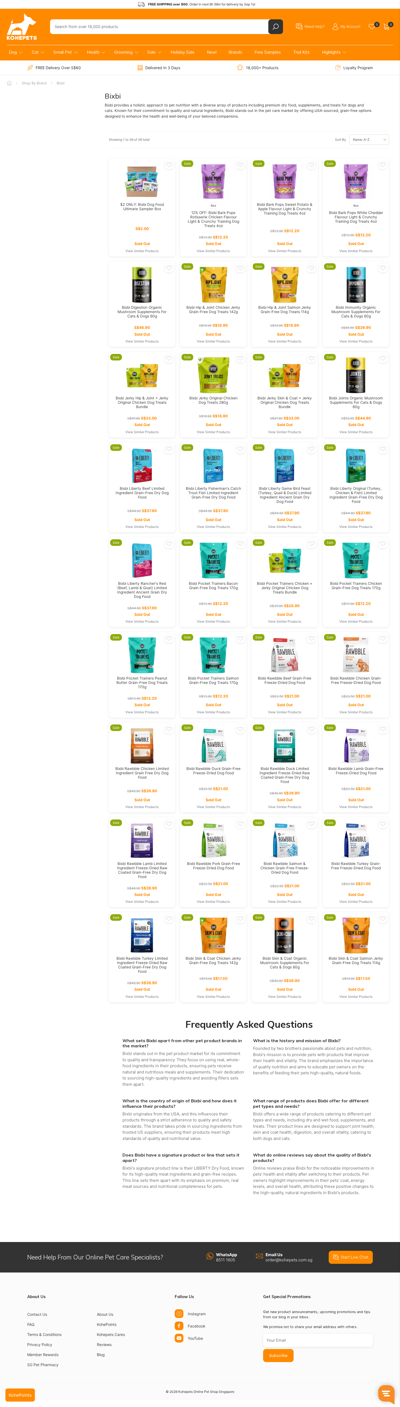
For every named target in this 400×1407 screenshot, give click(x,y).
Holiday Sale (183, 52)
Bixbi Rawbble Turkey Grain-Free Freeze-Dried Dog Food (356, 865)
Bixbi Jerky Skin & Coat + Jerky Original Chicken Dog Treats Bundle (284, 402)
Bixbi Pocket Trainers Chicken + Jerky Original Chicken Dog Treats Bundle (284, 587)
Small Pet (62, 52)
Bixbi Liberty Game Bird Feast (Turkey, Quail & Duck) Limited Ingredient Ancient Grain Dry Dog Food (284, 495)
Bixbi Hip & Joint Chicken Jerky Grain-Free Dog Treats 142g (213, 309)
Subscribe (278, 1355)
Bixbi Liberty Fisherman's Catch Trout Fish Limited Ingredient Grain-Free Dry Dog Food (213, 492)
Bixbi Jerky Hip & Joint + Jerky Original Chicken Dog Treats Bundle (142, 402)
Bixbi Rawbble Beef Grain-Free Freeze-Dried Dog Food (284, 680)
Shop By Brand (34, 83)
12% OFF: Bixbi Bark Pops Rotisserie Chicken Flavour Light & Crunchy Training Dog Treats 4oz (213, 219)
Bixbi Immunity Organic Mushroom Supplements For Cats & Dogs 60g (355, 311)
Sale (151, 52)
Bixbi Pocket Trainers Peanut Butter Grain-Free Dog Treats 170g (142, 682)
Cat (35, 52)
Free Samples (267, 52)
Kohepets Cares (111, 1334)
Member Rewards (43, 1354)
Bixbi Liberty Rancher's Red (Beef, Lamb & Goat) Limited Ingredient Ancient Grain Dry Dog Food (142, 590)
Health (93, 52)
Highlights (331, 52)
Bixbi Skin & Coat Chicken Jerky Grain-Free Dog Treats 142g (213, 960)
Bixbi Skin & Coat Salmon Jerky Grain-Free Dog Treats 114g (356, 960)
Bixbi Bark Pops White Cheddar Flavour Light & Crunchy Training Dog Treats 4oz (356, 217)
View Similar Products (142, 251)
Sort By (340, 139)
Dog (13, 52)
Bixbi (60, 83)
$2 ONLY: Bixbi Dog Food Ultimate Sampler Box (142, 206)
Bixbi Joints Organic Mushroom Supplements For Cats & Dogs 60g (356, 402)
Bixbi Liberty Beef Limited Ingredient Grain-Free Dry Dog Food (142, 492)
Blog (101, 1354)
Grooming (123, 52)
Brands (235, 52)
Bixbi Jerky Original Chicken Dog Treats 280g (213, 400)
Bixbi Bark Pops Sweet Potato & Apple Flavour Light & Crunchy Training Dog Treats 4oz (284, 208)
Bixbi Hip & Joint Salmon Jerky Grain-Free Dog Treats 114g (284, 309)
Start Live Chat (354, 1257)
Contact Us (37, 1314)
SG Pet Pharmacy (43, 1364)
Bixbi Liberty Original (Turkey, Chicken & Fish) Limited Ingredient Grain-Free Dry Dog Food (356, 495)
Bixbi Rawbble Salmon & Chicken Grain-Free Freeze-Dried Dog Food (284, 867)
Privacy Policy (39, 1344)
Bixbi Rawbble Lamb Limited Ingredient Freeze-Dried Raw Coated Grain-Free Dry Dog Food (142, 870)
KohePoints (106, 1324)
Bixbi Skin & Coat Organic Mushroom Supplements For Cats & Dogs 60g (284, 962)
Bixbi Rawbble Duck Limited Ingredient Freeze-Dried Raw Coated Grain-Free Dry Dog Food (285, 775)
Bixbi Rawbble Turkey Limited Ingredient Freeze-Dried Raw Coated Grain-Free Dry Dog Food (142, 965)
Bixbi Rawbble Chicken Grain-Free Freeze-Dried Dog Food (356, 680)
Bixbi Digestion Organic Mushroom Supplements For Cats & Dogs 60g (142, 311)
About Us (105, 1314)
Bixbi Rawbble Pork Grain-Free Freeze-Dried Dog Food (213, 865)
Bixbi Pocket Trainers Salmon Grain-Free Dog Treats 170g (213, 680)
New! (212, 52)
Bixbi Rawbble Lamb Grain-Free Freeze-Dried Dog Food (355, 770)
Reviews (104, 1344)
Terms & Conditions (44, 1334)
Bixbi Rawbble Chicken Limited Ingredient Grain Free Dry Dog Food (142, 772)
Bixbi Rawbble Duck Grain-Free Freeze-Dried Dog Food (213, 770)
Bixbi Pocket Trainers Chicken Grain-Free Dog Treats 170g (356, 585)
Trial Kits (301, 52)
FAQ (31, 1324)
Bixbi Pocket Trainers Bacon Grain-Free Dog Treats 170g (213, 585)
